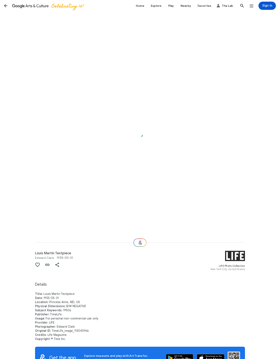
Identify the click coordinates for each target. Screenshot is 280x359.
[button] (6, 6)
